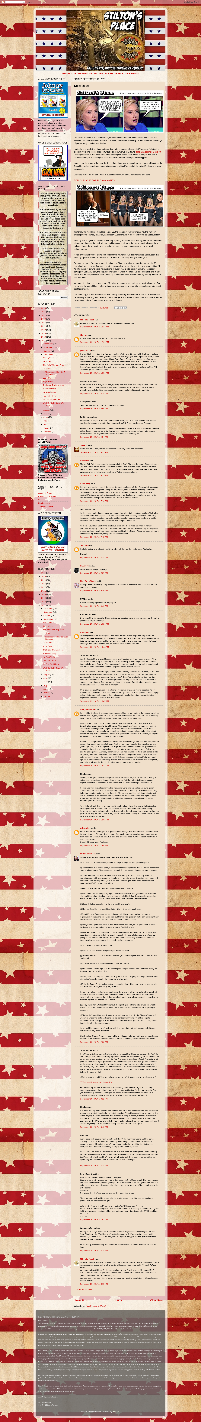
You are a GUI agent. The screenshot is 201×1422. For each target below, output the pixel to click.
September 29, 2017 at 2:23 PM (94, 1042)
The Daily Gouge (45, 506)
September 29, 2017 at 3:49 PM (94, 1127)
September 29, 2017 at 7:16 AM (94, 501)
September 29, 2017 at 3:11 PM (94, 1099)
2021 (43, 326)
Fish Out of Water (88, 581)
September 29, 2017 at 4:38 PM (94, 1166)
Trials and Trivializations (53, 385)
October (47, 351)
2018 (43, 337)
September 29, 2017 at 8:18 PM (94, 1251)
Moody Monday (49, 389)
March (46, 428)
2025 (43, 312)
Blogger (116, 1412)
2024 (43, 315)
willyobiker (85, 828)
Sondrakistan (44, 503)
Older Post (156, 1300)
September (48, 355)
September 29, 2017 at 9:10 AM (94, 573)
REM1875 (84, 566)
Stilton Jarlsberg (88, 854)
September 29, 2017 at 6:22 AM (94, 452)
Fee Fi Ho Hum (49, 396)
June (45, 417)
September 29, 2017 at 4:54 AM (94, 437)
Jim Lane (84, 545)
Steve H (83, 445)
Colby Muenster (87, 709)
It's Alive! (46, 368)
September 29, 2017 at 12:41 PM (94, 766)
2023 (43, 319)
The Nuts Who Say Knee (53, 365)
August (46, 410)
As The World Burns (51, 400)
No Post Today (49, 392)
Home (119, 1300)
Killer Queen (48, 358)
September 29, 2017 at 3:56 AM (94, 409)
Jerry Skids (48, 361)
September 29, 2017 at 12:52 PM (94, 820)
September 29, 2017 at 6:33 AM (94, 475)
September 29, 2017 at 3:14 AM (94, 394)
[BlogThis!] (118, 307)
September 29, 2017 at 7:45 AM (94, 537)
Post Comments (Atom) (96, 1306)
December (48, 344)
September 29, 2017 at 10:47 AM (94, 701)
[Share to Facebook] (123, 307)
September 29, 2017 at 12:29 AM (94, 342)
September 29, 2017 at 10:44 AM (94, 647)
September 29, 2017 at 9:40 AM (94, 591)
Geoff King (85, 484)
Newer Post (81, 1300)
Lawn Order (48, 378)
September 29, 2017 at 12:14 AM (94, 327)
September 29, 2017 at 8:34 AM (94, 558)
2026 (43, 308)
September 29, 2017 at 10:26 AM (94, 624)
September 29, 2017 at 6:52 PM (94, 1220)
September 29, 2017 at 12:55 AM (94, 373)
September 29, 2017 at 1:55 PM (94, 846)
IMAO (40, 500)
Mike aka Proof (87, 320)
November (48, 347)
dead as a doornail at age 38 (148, 152)
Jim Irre (83, 335)
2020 (43, 330)
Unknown (84, 461)
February (47, 432)
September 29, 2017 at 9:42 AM (94, 606)
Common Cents (45, 493)
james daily (85, 351)
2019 (43, 333)
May (45, 421)
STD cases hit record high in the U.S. (96, 1082)
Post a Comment (84, 1289)
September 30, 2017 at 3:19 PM (94, 1284)
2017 (43, 341)
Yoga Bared (48, 382)
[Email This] (115, 307)
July (45, 414)
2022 (43, 323)
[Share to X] (120, 307)
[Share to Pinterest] (125, 307)
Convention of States (47, 496)
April (45, 424)
